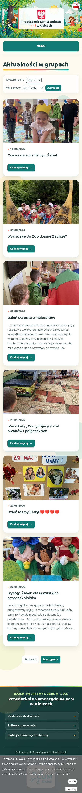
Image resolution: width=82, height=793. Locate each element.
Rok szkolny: (13, 87)
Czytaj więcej (19, 167)
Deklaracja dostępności (23, 716)
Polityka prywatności (22, 725)
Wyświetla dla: (15, 80)
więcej (72, 781)
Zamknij (71, 789)
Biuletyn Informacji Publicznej (28, 735)
